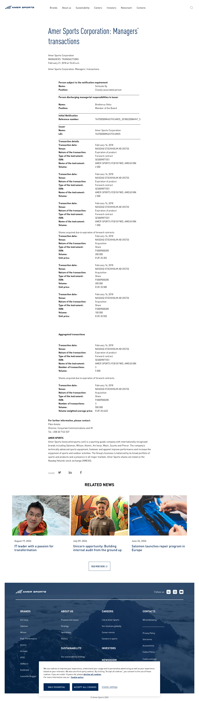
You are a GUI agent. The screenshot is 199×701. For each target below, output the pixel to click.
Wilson (23, 632)
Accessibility (148, 645)
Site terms (147, 639)
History (64, 638)
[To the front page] (20, 8)
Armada (23, 651)
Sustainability (82, 7)
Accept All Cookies (85, 687)
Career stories (108, 632)
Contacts (141, 7)
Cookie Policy (149, 651)
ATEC (22, 657)
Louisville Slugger (28, 676)
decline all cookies (92, 674)
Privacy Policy (149, 633)
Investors (111, 7)
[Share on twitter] (63, 472)
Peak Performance (28, 638)
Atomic (23, 644)
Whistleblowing (150, 619)
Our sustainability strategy (73, 656)
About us (66, 7)
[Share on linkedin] (74, 472)
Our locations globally (111, 626)
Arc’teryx (24, 619)
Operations (66, 632)
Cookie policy (77, 677)
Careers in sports (109, 638)
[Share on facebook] (84, 472)
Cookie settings (150, 659)
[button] (191, 8)
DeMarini (24, 663)
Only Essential (56, 687)
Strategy (65, 626)
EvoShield (24, 669)
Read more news (98, 566)
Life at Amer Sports (110, 619)
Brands (53, 7)
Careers (98, 7)
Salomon (24, 626)
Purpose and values (70, 619)
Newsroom (126, 7)
